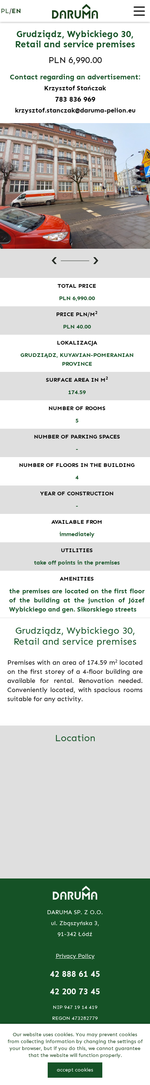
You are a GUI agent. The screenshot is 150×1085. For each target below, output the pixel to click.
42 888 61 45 (75, 974)
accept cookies (75, 1070)
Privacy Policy (75, 955)
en (16, 11)
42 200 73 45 (75, 991)
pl (5, 11)
